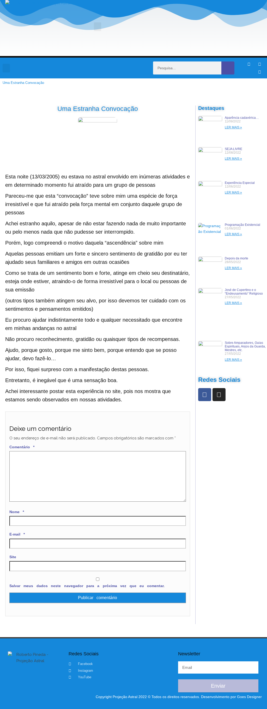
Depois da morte (236, 258)
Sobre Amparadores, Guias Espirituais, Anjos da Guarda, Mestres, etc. (245, 346)
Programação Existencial (242, 225)
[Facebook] (204, 394)
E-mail (17, 534)
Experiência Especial (240, 183)
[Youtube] (259, 72)
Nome (16, 512)
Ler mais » (233, 127)
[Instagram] (259, 64)
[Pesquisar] (227, 67)
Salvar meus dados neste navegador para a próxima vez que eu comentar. (87, 586)
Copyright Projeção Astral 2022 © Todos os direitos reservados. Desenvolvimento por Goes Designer (179, 697)
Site (12, 557)
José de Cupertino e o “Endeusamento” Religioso (244, 291)
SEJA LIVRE (233, 149)
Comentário (21, 447)
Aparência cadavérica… (242, 118)
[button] (97, 26)
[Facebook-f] (249, 64)
